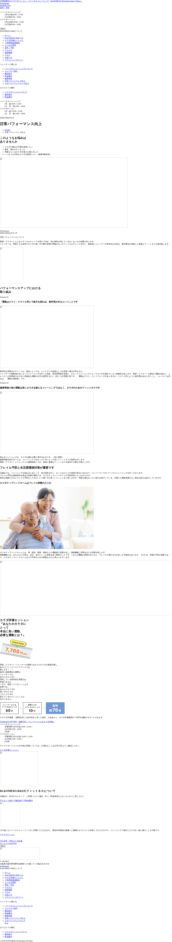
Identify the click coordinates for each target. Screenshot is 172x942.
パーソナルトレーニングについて (19, 69)
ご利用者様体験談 (12, 43)
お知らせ (8, 58)
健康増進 (8, 79)
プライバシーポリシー (14, 60)
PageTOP (13, 843)
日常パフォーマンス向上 (15, 81)
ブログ (7, 55)
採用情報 (8, 53)
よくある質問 (10, 45)
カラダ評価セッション (14, 40)
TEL (2, 841)
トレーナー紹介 (11, 71)
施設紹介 (8, 74)
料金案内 (8, 76)
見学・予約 (9, 48)
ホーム (7, 35)
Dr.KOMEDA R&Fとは (14, 38)
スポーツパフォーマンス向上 (17, 83)
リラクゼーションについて (16, 92)
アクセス (8, 50)
